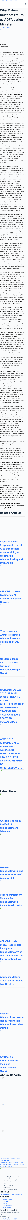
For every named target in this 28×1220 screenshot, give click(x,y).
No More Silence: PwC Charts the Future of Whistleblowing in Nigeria (10, 666)
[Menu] (25, 4)
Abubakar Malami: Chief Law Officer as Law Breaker (11, 980)
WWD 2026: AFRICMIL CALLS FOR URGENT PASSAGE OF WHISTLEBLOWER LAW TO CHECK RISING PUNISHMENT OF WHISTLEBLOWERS (12, 753)
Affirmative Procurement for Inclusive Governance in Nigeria (9, 1063)
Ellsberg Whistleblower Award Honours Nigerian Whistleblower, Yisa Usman (12, 1020)
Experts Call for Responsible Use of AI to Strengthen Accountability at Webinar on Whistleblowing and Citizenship (11, 552)
